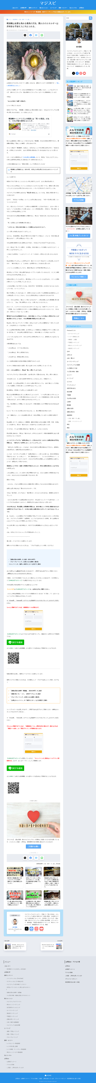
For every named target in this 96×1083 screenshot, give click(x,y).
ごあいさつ (15, 7)
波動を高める (71, 412)
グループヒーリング (12, 1037)
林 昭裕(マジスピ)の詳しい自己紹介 (16, 969)
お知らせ (69, 355)
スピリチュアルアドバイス (14, 1001)
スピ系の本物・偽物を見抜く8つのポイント (18, 995)
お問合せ (81, 7)
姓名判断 (69, 391)
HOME (48, 1075)
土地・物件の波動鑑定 (13, 1022)
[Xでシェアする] (25, 35)
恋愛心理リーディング (13, 1019)
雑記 (68, 427)
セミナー (69, 375)
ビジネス (69, 381)
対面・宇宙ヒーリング (13, 1034)
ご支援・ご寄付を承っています (15, 1067)
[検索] (90, 18)
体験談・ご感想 (72, 339)
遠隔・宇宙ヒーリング (13, 1031)
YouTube (41, 931)
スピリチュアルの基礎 (73, 365)
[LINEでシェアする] (42, 35)
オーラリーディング (73, 333)
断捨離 (58, 863)
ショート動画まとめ (73, 336)
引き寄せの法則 (71, 398)
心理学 (69, 402)
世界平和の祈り (71, 388)
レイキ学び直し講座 (12, 1046)
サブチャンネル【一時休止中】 (15, 981)
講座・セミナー (63, 7)
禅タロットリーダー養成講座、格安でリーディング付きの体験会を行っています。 (48, 12)
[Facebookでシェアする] (31, 35)
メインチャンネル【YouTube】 (15, 978)
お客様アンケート (11, 1061)
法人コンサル (73, 7)
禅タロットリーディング (75, 345)
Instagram (36, 931)
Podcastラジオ (71, 330)
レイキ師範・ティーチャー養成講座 (16, 1049)
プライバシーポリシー (71, 979)
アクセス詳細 (10, 1064)
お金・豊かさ (71, 358)
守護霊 (69, 395)
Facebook (31, 931)
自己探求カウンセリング (13, 1007)
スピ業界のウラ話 (72, 368)
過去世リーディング (73, 348)
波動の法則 (70, 408)
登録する (33, 628)
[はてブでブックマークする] (36, 35)
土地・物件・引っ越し (50, 863)
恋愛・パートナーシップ (75, 421)
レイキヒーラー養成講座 (13, 1043)
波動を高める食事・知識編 (14, 992)
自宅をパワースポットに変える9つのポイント (18, 988)
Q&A (68, 351)
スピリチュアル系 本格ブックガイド (16, 984)
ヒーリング (53, 7)
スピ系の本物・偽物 (72, 371)
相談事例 (69, 415)
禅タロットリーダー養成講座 (14, 1052)
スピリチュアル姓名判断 (13, 1025)
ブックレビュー (71, 385)
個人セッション (44, 7)
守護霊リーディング (73, 342)
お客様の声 (23, 7)
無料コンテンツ (33, 7)
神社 (68, 424)
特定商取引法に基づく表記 (72, 982)
